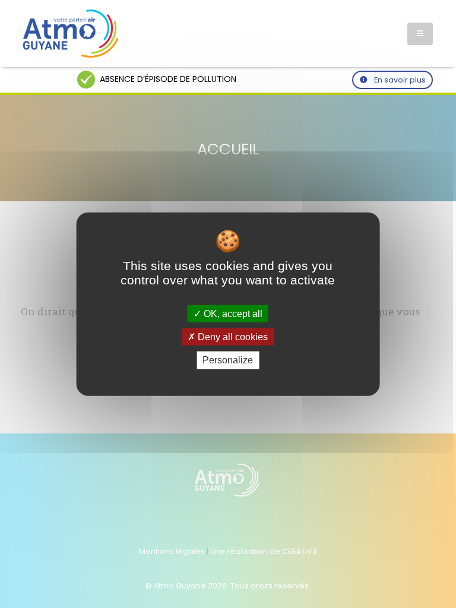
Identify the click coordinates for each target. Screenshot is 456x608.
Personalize (227, 360)
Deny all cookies (231, 337)
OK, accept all (231, 314)
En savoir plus (399, 80)
